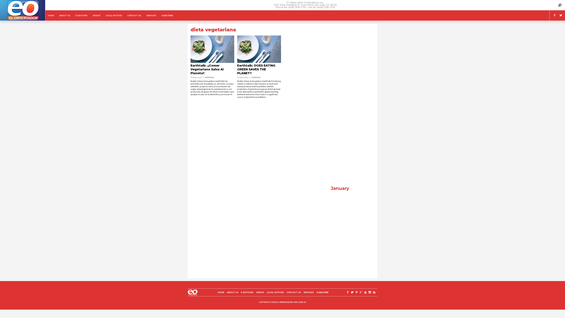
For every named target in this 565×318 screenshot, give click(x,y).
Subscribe (167, 15)
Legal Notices (114, 15)
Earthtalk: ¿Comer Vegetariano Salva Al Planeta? (207, 69)
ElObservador (196, 77)
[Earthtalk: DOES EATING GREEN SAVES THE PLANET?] (259, 49)
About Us (64, 15)
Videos (96, 15)
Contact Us (134, 15)
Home (51, 15)
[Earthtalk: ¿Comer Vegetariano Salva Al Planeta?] (212, 49)
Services (151, 15)
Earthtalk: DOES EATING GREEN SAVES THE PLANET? (256, 69)
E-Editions (81, 15)
